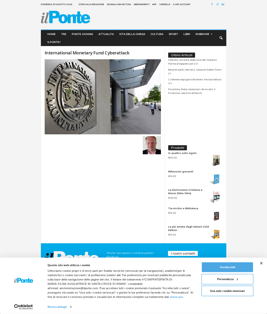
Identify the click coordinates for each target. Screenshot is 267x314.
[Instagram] (218, 4)
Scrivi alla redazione (91, 4)
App (154, 4)
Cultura (157, 34)
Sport (173, 34)
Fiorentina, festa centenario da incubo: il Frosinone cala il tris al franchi (191, 91)
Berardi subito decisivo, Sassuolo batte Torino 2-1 (195, 71)
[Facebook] (213, 4)
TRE (63, 34)
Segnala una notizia (119, 4)
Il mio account (182, 4)
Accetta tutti (227, 267)
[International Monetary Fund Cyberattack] (103, 96)
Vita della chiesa (132, 34)
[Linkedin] (223, 4)
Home (51, 34)
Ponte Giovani (82, 34)
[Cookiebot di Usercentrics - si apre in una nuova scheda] (23, 307)
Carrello (164, 4)
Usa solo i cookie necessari (227, 290)
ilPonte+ (54, 42)
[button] (221, 38)
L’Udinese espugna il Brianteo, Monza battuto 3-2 (195, 81)
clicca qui (176, 296)
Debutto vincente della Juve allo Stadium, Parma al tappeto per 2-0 (192, 61)
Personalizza (225, 278)
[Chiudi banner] (261, 263)
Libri (186, 34)
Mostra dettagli (57, 306)
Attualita (106, 34)
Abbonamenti (141, 4)
